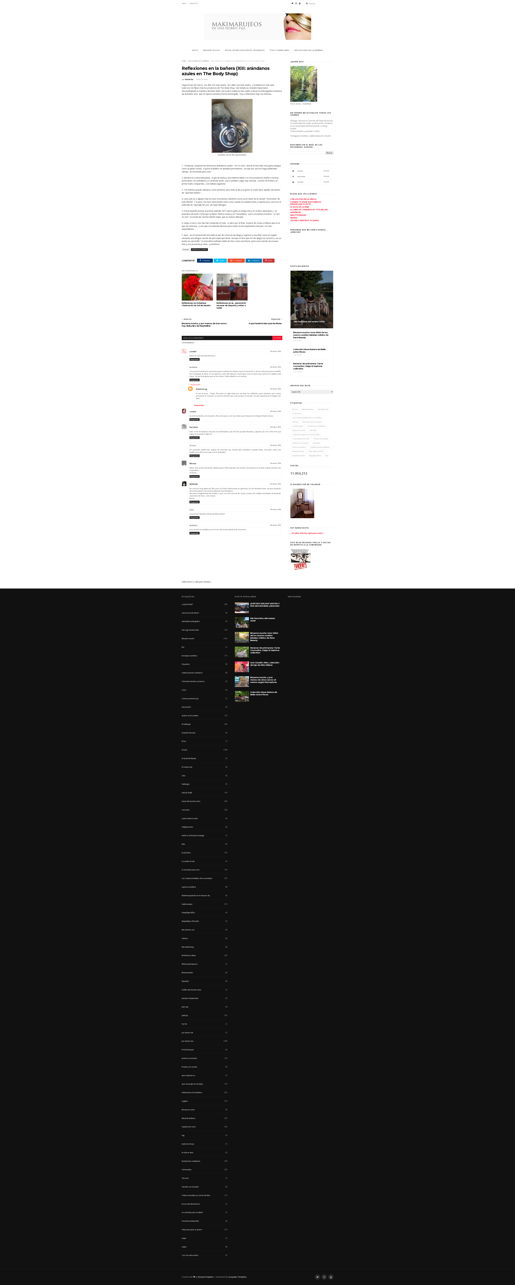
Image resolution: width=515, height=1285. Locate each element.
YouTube (313, 182)
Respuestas (195, 384)
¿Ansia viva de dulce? (190, 613)
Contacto (194, 3)
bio (183, 647)
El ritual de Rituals (189, 758)
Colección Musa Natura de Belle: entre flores (263, 693)
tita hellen (194, 427)
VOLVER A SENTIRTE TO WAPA (304, 220)
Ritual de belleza (188, 1118)
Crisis (184, 690)
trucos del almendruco (191, 1204)
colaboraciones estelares (320, 447)
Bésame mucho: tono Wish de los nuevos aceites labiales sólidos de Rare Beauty (264, 637)
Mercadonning (188, 947)
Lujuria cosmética (299, 447)
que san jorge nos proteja (192, 1084)
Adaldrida (200, 389)
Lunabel (193, 351)
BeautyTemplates (206, 1277)
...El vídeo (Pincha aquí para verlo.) (306, 533)
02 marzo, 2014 (275, 351)
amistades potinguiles (191, 621)
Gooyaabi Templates (238, 1277)
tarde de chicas (188, 1144)
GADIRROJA (295, 212)
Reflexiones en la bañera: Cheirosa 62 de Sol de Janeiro (196, 304)
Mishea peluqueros (190, 964)
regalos (185, 1101)
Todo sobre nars (279, 50)
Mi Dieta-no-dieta (189, 955)
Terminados (187, 1169)
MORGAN (194, 484)
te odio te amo (187, 1152)
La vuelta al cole (188, 861)
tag (183, 1135)
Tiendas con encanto (190, 1187)
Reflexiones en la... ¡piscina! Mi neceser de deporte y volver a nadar (231, 305)
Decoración (186, 707)
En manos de (187, 767)
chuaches (316, 443)
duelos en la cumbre (300, 443)
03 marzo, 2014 (275, 463)
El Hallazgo (186, 724)
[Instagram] (296, 3)
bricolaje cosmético (189, 655)
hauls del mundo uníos (191, 801)
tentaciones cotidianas (316, 426)
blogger (277, 338)
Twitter (313, 171)
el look (295, 409)
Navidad (185, 981)
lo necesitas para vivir (301, 439)
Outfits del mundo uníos (191, 990)
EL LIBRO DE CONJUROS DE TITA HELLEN (309, 209)
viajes (184, 1247)
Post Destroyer (188, 1049)
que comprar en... (189, 1075)
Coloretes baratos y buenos (193, 681)
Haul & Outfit (187, 792)
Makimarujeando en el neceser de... (196, 895)
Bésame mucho (211, 50)
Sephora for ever (298, 430)
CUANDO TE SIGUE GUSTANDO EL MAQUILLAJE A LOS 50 (305, 203)
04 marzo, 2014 (275, 509)
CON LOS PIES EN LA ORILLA (303, 199)
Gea (326, 456)
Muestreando (187, 972)
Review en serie (298, 451)
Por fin (184, 1024)
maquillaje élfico (315, 456)
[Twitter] (292, 3)
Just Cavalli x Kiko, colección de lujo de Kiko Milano (264, 663)
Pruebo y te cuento (189, 1067)
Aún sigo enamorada (190, 630)
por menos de (187, 1032)
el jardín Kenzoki (298, 456)
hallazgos (186, 784)
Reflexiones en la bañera (308, 50)
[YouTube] (300, 3)
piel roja (185, 1007)
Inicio (184, 3)
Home (184, 61)
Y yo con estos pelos (190, 1255)
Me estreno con (188, 930)
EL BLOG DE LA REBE (299, 207)
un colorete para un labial (192, 1212)
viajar (184, 1238)
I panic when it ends (315, 451)
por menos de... (324, 409)
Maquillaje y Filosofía (190, 921)
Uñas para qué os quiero (312, 422)
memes (185, 938)
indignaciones (187, 827)
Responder (194, 359)
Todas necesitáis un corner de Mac (306, 434)
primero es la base (321, 439)
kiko (183, 844)
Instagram (313, 176)
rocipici (193, 411)
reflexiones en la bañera (198, 61)
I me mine (313, 430)
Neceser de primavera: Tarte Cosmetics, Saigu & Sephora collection (265, 650)
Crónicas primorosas (190, 698)
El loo (184, 741)
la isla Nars (296, 413)
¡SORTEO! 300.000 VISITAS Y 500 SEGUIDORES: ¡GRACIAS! (265, 604)
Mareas (193, 463)
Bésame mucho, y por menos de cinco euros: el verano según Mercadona (263, 679)
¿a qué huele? (297, 426)
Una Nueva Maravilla (190, 1221)
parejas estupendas (190, 998)
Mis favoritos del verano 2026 (262, 619)
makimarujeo (187, 904)
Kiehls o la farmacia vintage (193, 835)
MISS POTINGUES (298, 215)
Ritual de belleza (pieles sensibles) (245, 50)
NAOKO (293, 217)
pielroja (295, 422)
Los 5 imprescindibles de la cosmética (307, 418)
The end (185, 1178)
